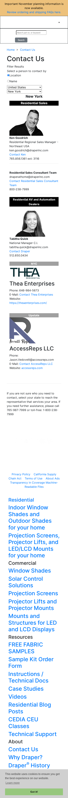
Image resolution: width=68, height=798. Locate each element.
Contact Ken (17, 154)
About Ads (53, 478)
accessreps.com (32, 368)
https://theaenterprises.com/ (28, 303)
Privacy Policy (21, 474)
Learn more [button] (13, 782)
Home (11, 49)
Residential (21, 500)
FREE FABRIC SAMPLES (25, 647)
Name (13, 81)
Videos (17, 696)
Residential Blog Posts (29, 708)
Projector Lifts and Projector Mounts (32, 604)
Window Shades (29, 570)
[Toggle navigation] (59, 22)
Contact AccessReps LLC (36, 363)
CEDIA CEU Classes (23, 722)
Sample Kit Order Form (31, 662)
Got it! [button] (34, 791)
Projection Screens (33, 593)
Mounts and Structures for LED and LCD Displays (32, 623)
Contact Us (27, 49)
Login (9, 36)
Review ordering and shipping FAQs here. (34, 12)
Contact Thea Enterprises (36, 294)
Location (15, 75)
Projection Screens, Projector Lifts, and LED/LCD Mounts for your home (34, 545)
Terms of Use (33, 478)
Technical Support (32, 734)
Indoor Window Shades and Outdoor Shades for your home (30, 517)
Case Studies (26, 688)
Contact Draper (19, 251)
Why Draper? (25, 757)
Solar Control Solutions (25, 582)
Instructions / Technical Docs (28, 677)
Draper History (29, 765)
